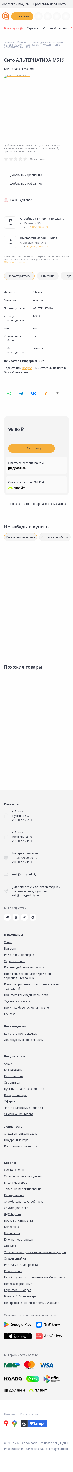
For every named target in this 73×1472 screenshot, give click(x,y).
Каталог (24, 16)
